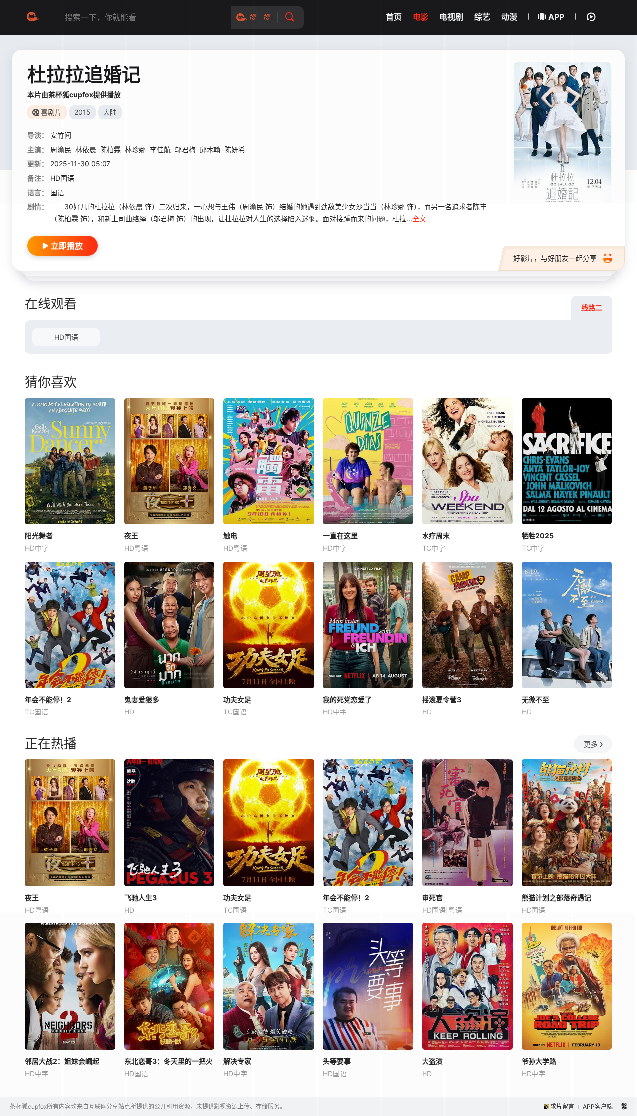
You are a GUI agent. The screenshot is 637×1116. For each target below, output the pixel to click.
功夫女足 (237, 699)
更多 (591, 744)
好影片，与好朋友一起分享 (555, 258)
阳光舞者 (39, 535)
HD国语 (66, 337)
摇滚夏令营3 (441, 699)
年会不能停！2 (48, 699)
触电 (230, 535)
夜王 (131, 535)
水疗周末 (436, 535)
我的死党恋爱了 (347, 699)
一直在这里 (340, 535)
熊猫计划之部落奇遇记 (556, 897)
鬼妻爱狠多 (141, 699)
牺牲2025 (538, 535)
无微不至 (535, 699)
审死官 (432, 897)
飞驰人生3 (140, 897)
